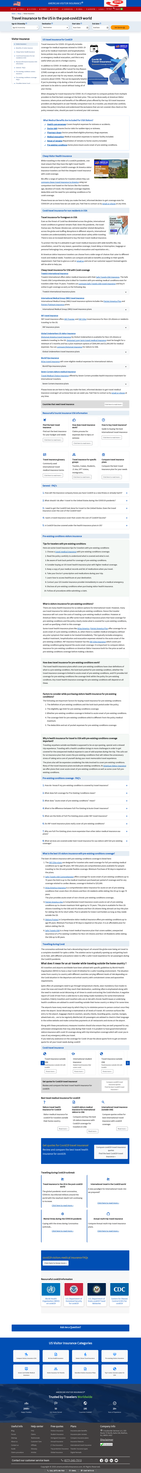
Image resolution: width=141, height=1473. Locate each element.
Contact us (15, 1445)
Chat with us (87, 1470)
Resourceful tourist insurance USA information (26, 63)
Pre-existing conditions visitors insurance (25, 73)
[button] (120, 27)
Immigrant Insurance (58, 1438)
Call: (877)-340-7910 (55, 1470)
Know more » (52, 1071)
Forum (13, 1434)
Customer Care (36, 1441)
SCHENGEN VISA (67, 9)
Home (13, 14)
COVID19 (20, 9)
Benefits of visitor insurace (24, 48)
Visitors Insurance (57, 1431)
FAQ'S (109, 9)
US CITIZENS (31, 9)
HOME (13, 9)
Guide (13, 1449)
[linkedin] (112, 1460)
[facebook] (102, 1460)
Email (72, 1470)
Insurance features (77, 1441)
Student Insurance (57, 1434)
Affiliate (33, 1445)
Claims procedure (17, 1452)
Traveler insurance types (79, 1449)
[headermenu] (17, 2)
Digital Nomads (75, 1452)
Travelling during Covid (23, 83)
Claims (33, 1434)
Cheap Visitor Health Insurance (25, 52)
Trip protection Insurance (60, 1449)
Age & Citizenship (19, 27)
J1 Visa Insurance (57, 1445)
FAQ (32, 1431)
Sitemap (14, 1438)
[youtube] (107, 1460)
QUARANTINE (91, 9)
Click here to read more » (53, 440)
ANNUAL (79, 9)
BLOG (101, 9)
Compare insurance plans (79, 1438)
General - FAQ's (20, 68)
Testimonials (35, 1438)
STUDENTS (43, 9)
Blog (12, 1431)
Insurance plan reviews (78, 1434)
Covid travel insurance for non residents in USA (25, 57)
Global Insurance (57, 1452)
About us (14, 1441)
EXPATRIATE (54, 9)
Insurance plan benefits (78, 1431)
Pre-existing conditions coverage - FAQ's (26, 79)
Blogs (19, 14)
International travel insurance (80, 1445)
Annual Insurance (57, 1441)
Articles (33, 1452)
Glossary (34, 1449)
